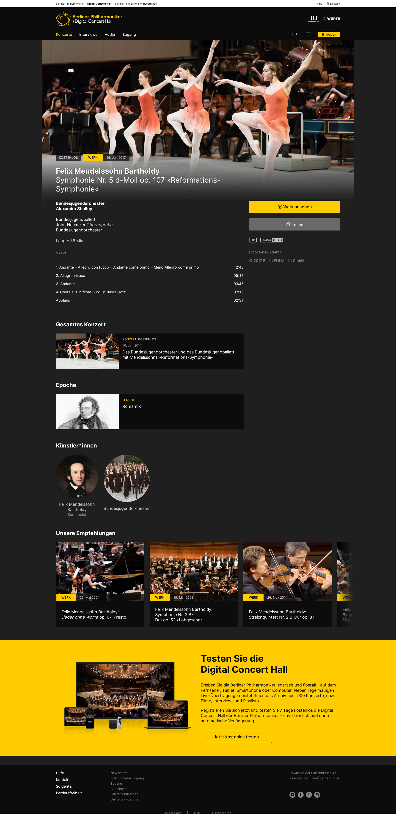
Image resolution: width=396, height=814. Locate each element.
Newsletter (118, 773)
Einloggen (329, 34)
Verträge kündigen (124, 794)
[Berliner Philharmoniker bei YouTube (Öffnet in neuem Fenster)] (292, 795)
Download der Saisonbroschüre (312, 773)
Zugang (129, 34)
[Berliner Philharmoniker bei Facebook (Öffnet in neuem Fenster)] (301, 795)
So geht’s (64, 786)
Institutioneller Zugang (127, 778)
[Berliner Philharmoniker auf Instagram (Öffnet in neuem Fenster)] (317, 795)
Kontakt (63, 779)
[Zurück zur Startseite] (89, 19)
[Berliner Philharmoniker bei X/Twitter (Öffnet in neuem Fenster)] (309, 795)
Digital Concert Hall (99, 3)
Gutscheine (118, 789)
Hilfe (319, 3)
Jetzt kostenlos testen (236, 736)
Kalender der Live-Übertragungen (314, 778)
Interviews (88, 34)
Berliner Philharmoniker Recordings (136, 3)
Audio (110, 34)
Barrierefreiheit (69, 793)
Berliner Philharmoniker (70, 3)
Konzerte (64, 34)
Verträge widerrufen (125, 799)
